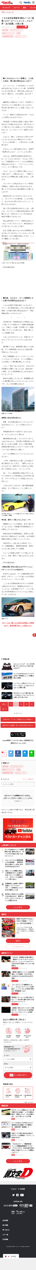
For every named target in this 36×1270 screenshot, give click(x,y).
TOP (3, 12)
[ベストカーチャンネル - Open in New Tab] (18, 829)
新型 (24, 8)
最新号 (18, 941)
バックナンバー (18, 947)
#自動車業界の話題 (7, 36)
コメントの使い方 (28, 779)
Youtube (22, 1195)
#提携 (18, 33)
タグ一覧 (5, 1234)
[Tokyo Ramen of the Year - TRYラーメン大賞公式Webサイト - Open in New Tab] (18, 1213)
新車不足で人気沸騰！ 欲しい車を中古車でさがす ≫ (18, 725)
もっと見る (18, 907)
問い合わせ (6, 1230)
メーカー (6, 1055)
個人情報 (5, 1225)
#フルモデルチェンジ (16, 30)
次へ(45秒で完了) (18, 1075)
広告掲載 (5, 1239)
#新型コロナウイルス (8, 33)
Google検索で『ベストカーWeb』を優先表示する (18, 740)
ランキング (6, 8)
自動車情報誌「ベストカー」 (7, 2)
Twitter (13, 1195)
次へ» (4, 709)
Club (27, 2)
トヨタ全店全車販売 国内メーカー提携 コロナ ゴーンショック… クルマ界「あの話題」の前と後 (18, 21)
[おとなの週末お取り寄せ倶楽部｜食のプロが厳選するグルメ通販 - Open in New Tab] (11, 1206)
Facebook (17, 1195)
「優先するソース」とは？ (18, 743)
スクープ (17, 8)
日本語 (22, 1189)
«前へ (4, 704)
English (13, 1189)
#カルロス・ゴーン (21, 36)
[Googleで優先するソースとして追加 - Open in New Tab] (18, 734)
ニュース (10, 12)
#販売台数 (5, 30)
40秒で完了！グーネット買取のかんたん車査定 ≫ (18, 719)
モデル (6, 1064)
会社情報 (5, 1220)
